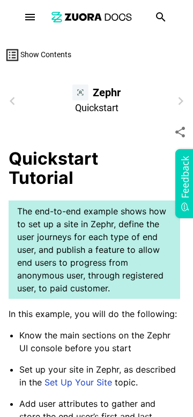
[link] (91, 17)
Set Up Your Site (78, 382)
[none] (180, 132)
